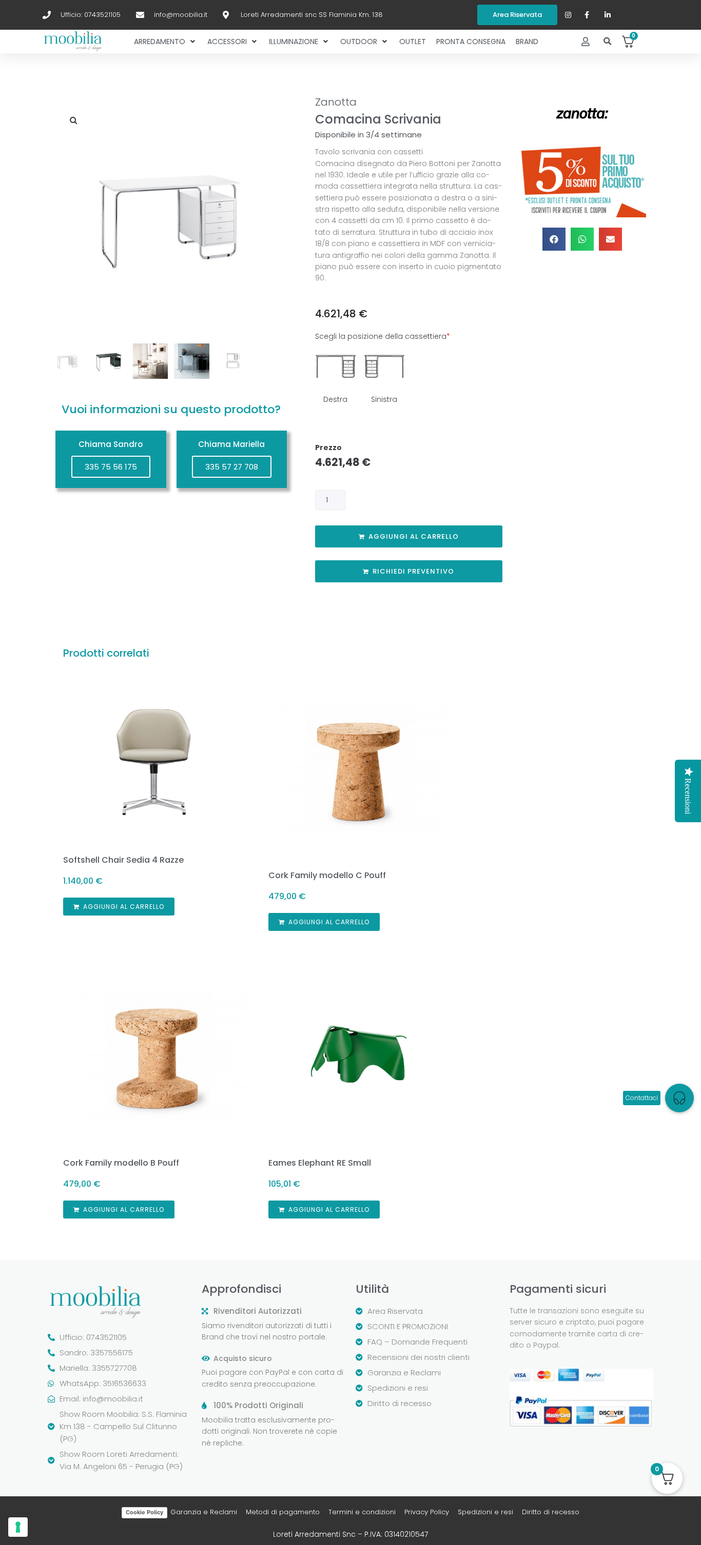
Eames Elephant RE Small (319, 1163)
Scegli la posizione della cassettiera (382, 336)
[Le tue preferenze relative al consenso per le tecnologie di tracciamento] (18, 1527)
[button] (608, 42)
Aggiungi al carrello (413, 536)
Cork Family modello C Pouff (327, 875)
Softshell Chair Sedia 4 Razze (123, 860)
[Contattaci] (679, 1098)
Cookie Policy (144, 1512)
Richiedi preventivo (413, 571)
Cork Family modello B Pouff (121, 1163)
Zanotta (336, 102)
